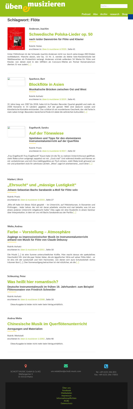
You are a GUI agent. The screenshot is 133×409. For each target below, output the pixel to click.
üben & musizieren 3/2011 (33, 250)
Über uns (66, 388)
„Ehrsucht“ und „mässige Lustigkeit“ (41, 185)
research (114, 14)
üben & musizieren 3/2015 (33, 200)
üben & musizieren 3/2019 (54, 99)
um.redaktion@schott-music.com (66, 371)
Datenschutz (66, 403)
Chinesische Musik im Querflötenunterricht (47, 324)
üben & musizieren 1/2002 (33, 339)
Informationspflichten (66, 398)
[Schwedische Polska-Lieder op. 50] (16, 38)
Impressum (66, 396)
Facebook (66, 390)
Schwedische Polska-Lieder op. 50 (61, 34)
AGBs (66, 401)
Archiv (103, 14)
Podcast (86, 14)
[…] (29, 64)
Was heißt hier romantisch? (32, 282)
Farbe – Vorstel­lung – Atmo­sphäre (38, 232)
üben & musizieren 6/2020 (54, 49)
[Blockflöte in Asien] (16, 81)
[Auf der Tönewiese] (16, 131)
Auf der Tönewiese (46, 133)
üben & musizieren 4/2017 (54, 151)
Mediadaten (66, 393)
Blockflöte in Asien (46, 84)
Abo (95, 14)
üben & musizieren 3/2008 (33, 300)
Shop (125, 14)
